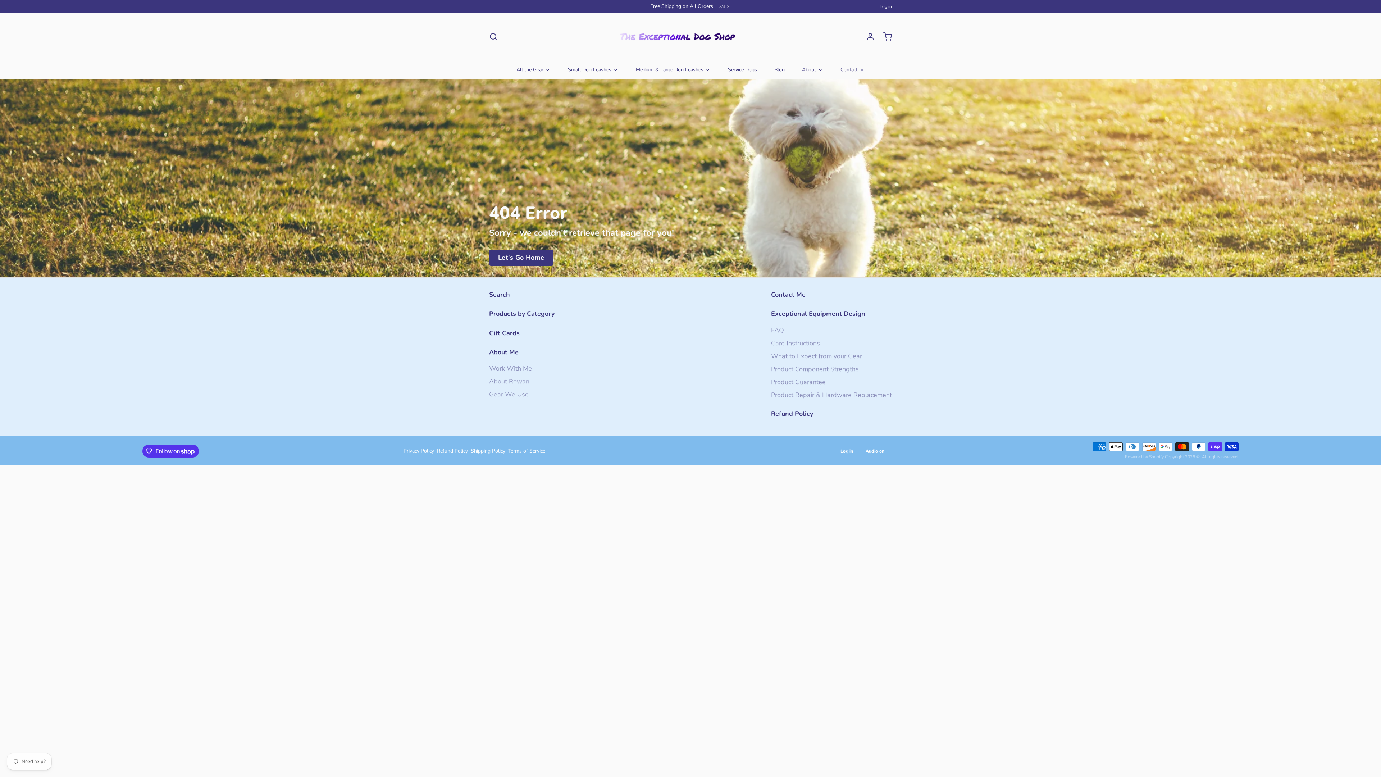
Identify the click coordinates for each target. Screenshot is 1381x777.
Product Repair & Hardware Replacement (831, 395)
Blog (779, 69)
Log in (886, 6)
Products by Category (522, 313)
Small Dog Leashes (589, 69)
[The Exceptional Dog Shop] (677, 37)
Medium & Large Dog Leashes (669, 69)
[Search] (493, 36)
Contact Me (788, 294)
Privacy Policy (419, 450)
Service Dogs (742, 69)
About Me (504, 352)
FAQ (777, 330)
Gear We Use (509, 394)
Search (499, 294)
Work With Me (510, 368)
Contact (849, 69)
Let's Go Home (521, 257)
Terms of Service (526, 450)
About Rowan (509, 381)
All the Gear (529, 69)
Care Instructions (795, 343)
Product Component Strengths (815, 369)
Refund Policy (792, 413)
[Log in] (867, 36)
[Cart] (885, 36)
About (809, 69)
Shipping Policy (488, 450)
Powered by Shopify (1144, 457)
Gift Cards (504, 333)
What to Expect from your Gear (816, 356)
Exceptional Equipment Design (818, 313)
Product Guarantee (798, 382)
